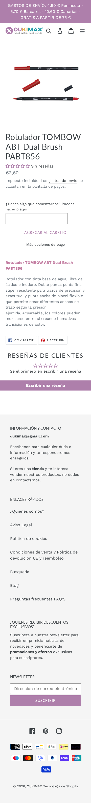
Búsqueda (19, 571)
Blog (14, 585)
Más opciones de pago (45, 244)
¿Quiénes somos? (27, 511)
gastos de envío (63, 180)
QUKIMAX (34, 786)
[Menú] (82, 30)
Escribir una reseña (45, 385)
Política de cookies (28, 538)
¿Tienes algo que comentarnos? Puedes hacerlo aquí (40, 206)
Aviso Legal (21, 524)
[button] (18, 166)
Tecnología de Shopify (60, 786)
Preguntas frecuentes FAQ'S (37, 599)
